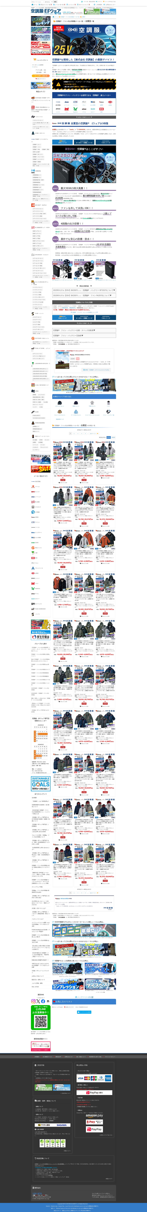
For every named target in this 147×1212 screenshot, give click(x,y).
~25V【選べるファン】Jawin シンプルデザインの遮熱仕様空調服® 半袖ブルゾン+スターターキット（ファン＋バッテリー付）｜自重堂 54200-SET (105, 510)
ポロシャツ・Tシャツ (38, 404)
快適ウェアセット (37, 231)
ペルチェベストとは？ (38, 919)
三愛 (36, 552)
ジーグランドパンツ (37, 304)
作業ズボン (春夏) (37, 402)
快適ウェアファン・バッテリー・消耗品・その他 (40, 249)
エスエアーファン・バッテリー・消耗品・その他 (40, 332)
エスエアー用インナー (38, 329)
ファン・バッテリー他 (108, 415)
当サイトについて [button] (83, 4)
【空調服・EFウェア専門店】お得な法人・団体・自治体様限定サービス (41, 854)
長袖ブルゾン (76, 406)
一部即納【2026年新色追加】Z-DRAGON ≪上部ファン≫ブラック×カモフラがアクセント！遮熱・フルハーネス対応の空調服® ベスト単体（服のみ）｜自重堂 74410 (63, 510)
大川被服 (37, 512)
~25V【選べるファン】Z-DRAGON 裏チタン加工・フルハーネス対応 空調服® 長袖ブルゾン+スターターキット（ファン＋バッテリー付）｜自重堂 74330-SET (84, 689)
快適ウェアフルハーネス (38, 241)
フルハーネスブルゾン (59, 415)
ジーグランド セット (37, 287)
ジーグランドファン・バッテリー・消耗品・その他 (40, 307)
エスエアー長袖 (36, 324)
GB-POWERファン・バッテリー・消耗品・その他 (41, 342)
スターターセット (59, 406)
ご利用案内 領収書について (83, 1106)
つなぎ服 (45, 402)
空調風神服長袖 (36, 182)
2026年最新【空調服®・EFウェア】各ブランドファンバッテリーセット (40, 100)
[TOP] (46, 11)
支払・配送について (81, 1056)
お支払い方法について (38, 976)
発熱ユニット (36, 431)
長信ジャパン (38, 547)
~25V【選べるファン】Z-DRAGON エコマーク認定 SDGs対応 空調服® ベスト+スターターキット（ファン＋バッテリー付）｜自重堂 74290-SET (105, 867)
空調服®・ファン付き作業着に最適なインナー (40, 655)
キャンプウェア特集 (37, 887)
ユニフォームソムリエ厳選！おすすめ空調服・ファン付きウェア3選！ (41, 924)
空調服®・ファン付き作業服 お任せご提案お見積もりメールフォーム (41, 867)
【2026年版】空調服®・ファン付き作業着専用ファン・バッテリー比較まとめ (41, 811)
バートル (37, 486)
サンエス (47, 440)
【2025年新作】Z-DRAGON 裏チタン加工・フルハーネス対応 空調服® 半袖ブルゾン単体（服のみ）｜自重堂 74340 (105, 732)
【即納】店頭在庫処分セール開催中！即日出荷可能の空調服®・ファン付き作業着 (40, 109)
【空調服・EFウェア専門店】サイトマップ (40, 861)
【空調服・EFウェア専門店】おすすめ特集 (40, 711)
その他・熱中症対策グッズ (41, 385)
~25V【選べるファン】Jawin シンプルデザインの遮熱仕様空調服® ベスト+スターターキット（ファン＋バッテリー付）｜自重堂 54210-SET (63, 553)
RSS (33, 986)
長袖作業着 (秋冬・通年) (38, 397)
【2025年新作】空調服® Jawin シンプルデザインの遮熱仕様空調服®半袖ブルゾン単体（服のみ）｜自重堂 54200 (105, 552)
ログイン (100, 1)
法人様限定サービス (47, 1056)
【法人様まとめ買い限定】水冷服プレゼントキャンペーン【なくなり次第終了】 (41, 947)
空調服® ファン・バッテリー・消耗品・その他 (41, 165)
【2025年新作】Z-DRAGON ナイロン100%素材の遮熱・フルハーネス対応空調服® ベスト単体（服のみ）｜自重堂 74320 (63, 688)
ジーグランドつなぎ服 (38, 302)
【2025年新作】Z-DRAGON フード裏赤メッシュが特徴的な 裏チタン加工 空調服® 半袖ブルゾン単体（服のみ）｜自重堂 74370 (105, 822)
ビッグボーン (36, 449)
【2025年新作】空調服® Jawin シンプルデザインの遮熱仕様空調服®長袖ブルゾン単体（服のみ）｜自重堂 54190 (84, 552)
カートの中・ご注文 (40, 76)
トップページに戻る (85, 1012)
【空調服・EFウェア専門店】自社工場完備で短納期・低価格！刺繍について (41, 819)
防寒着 (34, 394)
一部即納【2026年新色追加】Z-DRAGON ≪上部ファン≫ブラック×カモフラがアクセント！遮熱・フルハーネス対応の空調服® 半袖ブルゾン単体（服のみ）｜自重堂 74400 (105, 465)
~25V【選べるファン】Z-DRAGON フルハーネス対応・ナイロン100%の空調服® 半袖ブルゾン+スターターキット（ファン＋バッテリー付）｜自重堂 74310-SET (105, 597)
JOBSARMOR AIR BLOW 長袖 (40, 376)
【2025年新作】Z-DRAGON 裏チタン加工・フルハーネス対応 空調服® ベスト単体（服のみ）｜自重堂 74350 (63, 776)
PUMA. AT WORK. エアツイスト (40, 350)
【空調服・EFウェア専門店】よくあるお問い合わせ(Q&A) (40, 830)
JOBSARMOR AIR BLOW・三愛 (40, 365)
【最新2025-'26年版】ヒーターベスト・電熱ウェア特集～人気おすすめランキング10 (41, 874)
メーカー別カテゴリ (41, 476)
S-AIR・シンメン (39, 313)
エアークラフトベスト (38, 211)
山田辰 (36, 573)
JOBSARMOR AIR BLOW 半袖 (40, 373)
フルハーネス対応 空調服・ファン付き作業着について (40, 836)
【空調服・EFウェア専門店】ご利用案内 (40, 825)
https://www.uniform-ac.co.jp (43, 1197)
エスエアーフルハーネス (38, 327)
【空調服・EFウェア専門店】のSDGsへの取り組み (40, 896)
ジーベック (35, 444)
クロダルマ (35, 447)
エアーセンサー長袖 (37, 265)
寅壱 (36, 558)
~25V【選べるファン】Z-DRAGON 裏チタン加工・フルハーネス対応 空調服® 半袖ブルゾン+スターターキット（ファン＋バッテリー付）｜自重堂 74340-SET (105, 689)
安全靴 (36, 412)
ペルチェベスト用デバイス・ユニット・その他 (40, 127)
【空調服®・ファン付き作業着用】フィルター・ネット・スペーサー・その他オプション (40, 649)
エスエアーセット (37, 317)
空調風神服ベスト (37, 177)
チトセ (36, 593)
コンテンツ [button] (71, 4)
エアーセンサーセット (38, 258)
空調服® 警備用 (37, 161)
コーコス (42, 444)
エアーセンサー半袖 (37, 263)
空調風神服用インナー (38, 189)
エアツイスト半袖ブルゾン (39, 356)
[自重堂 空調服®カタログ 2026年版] (62, 360)
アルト (36, 563)
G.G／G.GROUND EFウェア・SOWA (39, 283)
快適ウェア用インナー (38, 245)
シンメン (37, 614)
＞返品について (108, 1178)
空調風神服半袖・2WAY (38, 180)
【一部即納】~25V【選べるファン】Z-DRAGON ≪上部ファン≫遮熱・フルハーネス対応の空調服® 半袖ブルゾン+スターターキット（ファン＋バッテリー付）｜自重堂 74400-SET (63, 465)
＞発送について (66, 1150)
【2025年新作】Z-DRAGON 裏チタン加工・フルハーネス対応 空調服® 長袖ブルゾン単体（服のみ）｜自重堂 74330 (84, 732)
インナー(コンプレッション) (92, 415)
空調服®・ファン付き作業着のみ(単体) (40, 665)
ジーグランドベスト (37, 289)
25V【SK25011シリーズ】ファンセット (83, 280)
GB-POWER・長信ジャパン (42, 338)
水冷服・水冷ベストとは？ (39, 908)
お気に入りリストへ (41, 78)
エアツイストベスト (37, 353)
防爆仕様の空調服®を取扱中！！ (40, 960)
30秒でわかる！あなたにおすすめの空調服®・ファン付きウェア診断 (40, 965)
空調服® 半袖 (36, 149)
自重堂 (34, 442)
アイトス (37, 522)
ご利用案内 (99, 4)
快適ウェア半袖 (36, 236)
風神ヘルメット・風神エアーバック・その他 (40, 199)
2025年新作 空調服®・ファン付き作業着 (40, 689)
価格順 (113, 437)
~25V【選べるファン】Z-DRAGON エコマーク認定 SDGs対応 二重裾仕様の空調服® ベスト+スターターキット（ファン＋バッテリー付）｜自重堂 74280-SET (84, 867)
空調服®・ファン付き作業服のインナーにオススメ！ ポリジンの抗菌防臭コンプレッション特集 (40, 881)
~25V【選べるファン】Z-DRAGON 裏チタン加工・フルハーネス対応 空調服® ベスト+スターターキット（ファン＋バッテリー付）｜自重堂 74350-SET (63, 733)
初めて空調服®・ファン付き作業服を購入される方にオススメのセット (40, 660)
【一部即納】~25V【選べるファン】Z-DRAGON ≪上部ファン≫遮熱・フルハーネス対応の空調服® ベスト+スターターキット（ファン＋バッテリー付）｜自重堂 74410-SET (84, 465)
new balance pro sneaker (39, 418)
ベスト (108, 406)
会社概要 (34, 797)
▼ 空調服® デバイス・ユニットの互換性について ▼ (84, 312)
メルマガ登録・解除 (37, 983)
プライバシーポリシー (110, 1056)
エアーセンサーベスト (38, 260)
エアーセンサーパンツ (38, 270)
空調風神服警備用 (37, 192)
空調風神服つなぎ (37, 187)
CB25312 (72, 308)
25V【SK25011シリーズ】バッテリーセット (106, 280)
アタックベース (44, 447)
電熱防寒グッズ (60, 419)
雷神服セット (36, 426)
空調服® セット (37, 144)
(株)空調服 (37, 481)
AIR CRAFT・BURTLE (40, 205)
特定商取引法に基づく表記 (95, 1056)
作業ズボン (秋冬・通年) (38, 399)
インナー (35, 407)
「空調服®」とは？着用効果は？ (40, 801)
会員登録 (41, 65)
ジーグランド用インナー (38, 297)
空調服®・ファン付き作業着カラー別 (40, 679)
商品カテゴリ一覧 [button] (45, 4)
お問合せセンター (110, 4)
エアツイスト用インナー (38, 358)
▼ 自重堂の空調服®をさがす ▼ (84, 117)
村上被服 (35, 440)
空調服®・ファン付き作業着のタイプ (40, 669)
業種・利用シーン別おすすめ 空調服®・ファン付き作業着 (40, 699)
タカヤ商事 (38, 537)
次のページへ (93, 433)
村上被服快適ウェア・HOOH (42, 227)
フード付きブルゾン (76, 415)
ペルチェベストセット (38, 120)
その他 (40, 407)
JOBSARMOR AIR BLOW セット (40, 368)
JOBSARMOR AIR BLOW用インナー (40, 379)
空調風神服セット (37, 175)
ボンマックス (38, 603)
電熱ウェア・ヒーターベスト (42, 436)
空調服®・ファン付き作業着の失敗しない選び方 (40, 936)
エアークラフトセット (38, 208)
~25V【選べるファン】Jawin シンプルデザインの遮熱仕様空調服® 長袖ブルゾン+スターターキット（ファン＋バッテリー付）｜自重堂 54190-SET (84, 510)
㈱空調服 (40, 442)
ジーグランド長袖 (37, 294)
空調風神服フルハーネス (38, 184)
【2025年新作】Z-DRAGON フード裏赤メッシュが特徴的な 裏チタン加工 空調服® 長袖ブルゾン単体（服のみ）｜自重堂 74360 (84, 822)
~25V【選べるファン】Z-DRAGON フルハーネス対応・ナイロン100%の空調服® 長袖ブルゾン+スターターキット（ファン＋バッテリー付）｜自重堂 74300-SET (84, 597)
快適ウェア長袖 (36, 238)
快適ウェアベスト (37, 233)
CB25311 (65, 308)
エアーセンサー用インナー (39, 268)
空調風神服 (38, 171)
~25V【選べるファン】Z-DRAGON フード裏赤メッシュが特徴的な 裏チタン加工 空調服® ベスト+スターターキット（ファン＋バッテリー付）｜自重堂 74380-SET (63, 822)
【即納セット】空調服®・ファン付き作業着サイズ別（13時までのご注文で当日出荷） (40, 705)
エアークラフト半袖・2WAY (39, 213)
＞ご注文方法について (65, 1093)
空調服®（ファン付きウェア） (39, 140)
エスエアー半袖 (36, 322)
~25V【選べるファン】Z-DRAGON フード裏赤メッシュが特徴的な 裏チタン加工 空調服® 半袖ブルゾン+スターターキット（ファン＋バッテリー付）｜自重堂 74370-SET (105, 777)
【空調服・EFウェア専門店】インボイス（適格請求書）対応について (41, 913)
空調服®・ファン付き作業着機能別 (40, 676)
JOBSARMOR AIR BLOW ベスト (40, 371)
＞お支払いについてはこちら (105, 1135)
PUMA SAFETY (36, 415)
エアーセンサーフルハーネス (39, 273)
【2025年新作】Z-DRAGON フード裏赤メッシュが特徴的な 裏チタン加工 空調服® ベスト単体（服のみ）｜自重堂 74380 (63, 867)
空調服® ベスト (37, 147)
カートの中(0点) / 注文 (110, 1)
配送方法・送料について (38, 979)
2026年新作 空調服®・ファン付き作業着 (40, 694)
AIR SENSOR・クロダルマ (41, 254)
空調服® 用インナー (38, 154)
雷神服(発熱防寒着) (40, 423)
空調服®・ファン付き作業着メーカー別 (40, 683)
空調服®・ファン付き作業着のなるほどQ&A (40, 941)
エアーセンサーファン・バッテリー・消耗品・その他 (40, 276)
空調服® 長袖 (45, 149)
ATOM (37, 986)
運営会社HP (58, 1056)
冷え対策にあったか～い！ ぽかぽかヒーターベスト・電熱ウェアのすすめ (41, 902)
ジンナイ (37, 578)
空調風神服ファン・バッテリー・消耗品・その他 (40, 195)
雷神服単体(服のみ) (37, 429)
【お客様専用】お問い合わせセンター (41, 848)
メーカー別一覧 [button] (59, 4)
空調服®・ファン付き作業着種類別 (40, 673)
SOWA (40, 440)
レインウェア (41, 394)
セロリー (37, 598)
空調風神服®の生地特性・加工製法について (40, 805)
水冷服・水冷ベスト (40, 133)
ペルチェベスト (39, 116)
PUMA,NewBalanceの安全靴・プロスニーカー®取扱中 (41, 930)
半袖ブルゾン (92, 406)
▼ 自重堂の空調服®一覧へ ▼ (84, 323)
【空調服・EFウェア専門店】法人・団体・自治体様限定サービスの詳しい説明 (41, 842)
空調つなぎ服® (36, 151)
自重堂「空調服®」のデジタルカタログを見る (97, 370)
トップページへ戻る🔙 (85, 997)
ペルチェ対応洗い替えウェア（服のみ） (40, 123)
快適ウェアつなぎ (37, 243)
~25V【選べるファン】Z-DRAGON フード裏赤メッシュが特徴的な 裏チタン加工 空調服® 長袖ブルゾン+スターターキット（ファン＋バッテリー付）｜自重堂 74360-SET (84, 777)
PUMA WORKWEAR (40, 608)
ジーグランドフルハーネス (39, 299)
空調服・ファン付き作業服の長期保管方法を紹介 (40, 891)
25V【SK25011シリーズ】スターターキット (62, 280)
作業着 (36, 391)
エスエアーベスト (37, 319)
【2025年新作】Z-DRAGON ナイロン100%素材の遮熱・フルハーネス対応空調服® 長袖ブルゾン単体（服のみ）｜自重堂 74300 (84, 643)
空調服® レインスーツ (38, 159)
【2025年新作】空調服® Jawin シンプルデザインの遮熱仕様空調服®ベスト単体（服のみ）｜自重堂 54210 (63, 596)
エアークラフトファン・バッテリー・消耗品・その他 (40, 221)
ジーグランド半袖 (37, 292)
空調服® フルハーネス (38, 156)
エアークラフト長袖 (37, 216)
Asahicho (37, 588)
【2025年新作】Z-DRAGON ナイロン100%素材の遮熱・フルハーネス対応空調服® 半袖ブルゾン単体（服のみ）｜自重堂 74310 (105, 643)
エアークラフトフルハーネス (39, 218)
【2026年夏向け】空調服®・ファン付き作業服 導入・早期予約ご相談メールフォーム (40, 954)
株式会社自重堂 (64, 898)
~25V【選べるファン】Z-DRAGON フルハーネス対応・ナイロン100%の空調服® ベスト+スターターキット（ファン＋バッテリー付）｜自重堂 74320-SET (63, 643)
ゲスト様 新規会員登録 (89, 1)
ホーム (35, 4)
